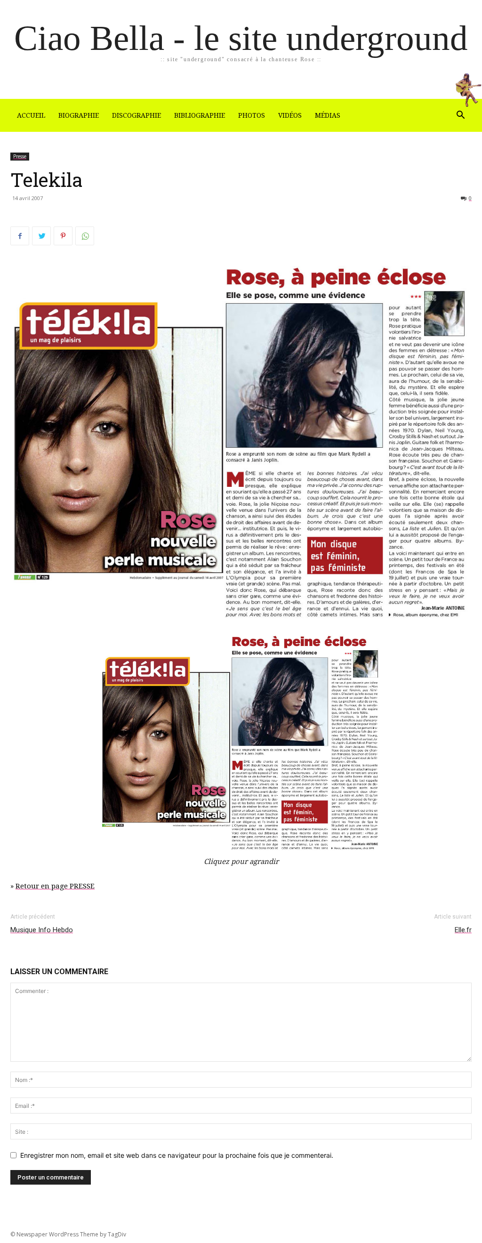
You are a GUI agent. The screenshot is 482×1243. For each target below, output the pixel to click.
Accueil (31, 115)
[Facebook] (19, 235)
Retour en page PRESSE (55, 886)
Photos (251, 115)
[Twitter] (41, 235)
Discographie (136, 115)
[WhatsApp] (84, 235)
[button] (460, 116)
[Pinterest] (63, 235)
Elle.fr (463, 930)
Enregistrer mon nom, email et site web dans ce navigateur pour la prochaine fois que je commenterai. (176, 1155)
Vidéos (290, 115)
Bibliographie (199, 115)
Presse (19, 156)
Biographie (78, 115)
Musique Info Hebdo (41, 930)
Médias (327, 115)
